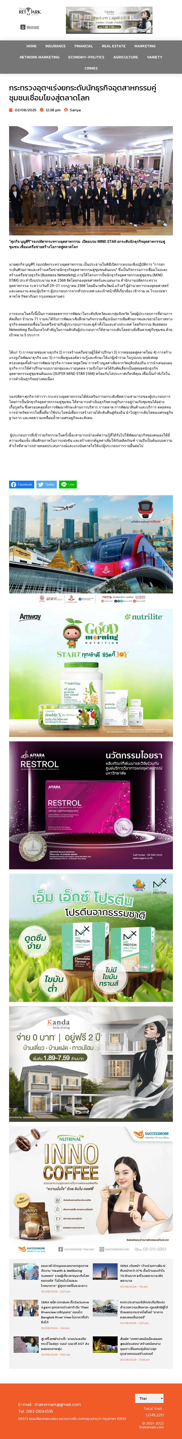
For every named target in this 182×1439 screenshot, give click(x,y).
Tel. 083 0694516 (35, 1411)
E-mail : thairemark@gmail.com (49, 1404)
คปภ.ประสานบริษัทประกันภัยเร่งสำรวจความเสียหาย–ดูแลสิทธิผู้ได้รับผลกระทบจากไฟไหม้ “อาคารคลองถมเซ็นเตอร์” (144, 1310)
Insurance (56, 46)
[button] (109, 20)
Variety (154, 57)
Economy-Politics (86, 57)
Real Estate (114, 46)
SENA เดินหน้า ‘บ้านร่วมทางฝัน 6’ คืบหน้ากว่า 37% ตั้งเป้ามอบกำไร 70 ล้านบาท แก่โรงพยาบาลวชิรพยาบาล (143, 1273)
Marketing (145, 46)
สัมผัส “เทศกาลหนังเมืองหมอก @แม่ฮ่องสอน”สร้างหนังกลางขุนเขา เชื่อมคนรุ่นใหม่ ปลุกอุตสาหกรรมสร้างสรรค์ (141, 1346)
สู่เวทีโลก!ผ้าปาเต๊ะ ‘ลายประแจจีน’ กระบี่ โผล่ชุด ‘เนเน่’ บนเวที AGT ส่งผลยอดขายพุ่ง (65, 1343)
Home (31, 46)
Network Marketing (39, 57)
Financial (84, 46)
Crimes (91, 68)
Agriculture (125, 57)
